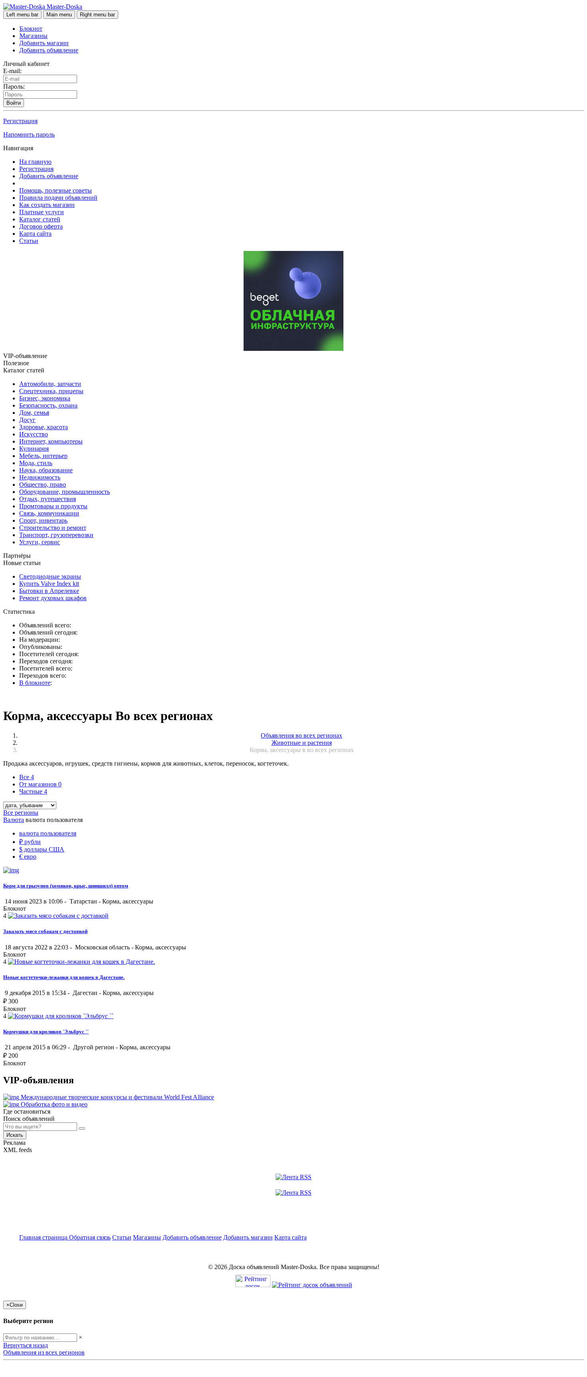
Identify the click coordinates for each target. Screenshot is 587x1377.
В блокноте (34, 682)
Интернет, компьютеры (51, 441)
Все (26, 777)
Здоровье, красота (43, 427)
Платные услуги (41, 212)
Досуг (27, 419)
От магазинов (40, 784)
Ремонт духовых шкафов (53, 598)
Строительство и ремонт (52, 527)
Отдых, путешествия (47, 498)
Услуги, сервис (39, 542)
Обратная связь (90, 1237)
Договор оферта (41, 226)
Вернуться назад (25, 1345)
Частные (33, 791)
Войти (13, 103)
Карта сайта (35, 233)
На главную (35, 161)
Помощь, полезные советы (55, 190)
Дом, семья (34, 412)
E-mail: (12, 71)
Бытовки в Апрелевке (49, 590)
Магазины (34, 35)
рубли (30, 841)
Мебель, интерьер (43, 455)
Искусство (33, 434)
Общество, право (42, 484)
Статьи (28, 240)
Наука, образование (46, 470)
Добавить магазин (44, 43)
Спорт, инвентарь (43, 520)
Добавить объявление (48, 50)
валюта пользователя (47, 833)
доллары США (41, 849)
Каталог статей (39, 219)
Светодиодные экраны (50, 576)
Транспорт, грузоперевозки (56, 534)
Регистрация (20, 120)
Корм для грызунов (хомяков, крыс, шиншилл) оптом (65, 886)
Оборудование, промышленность (64, 491)
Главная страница (44, 1237)
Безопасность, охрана (48, 405)
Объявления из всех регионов (44, 1352)
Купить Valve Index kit (49, 583)
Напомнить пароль (29, 134)
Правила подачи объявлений (58, 197)
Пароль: (14, 86)
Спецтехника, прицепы (51, 391)
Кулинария (34, 448)
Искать (14, 1135)
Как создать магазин (47, 204)
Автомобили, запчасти (50, 383)
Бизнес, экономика (44, 398)
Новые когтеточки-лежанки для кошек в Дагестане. (64, 977)
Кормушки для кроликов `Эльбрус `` (46, 1032)
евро (27, 856)
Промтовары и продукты (53, 506)
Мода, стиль (35, 463)
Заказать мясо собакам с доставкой (45, 931)
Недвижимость (39, 477)
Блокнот (31, 28)
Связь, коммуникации (49, 513)
